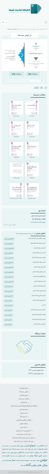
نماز (13, 460)
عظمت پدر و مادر (23, 399)
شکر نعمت (23, 402)
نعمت (36, 88)
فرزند (11, 456)
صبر (40, 456)
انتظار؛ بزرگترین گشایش (23, 420)
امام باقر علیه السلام (39, 267)
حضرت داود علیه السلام (38, 319)
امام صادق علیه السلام (39, 272)
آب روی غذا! (24, 416)
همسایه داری (23, 409)
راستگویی (21, 452)
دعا (34, 452)
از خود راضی (24, 427)
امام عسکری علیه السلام (38, 295)
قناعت (3, 456)
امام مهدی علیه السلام (39, 300)
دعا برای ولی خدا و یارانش (24, 430)
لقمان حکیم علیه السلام (38, 314)
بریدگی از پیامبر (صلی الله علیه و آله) (23, 438)
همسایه (8, 460)
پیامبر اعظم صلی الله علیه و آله (36, 238)
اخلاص (41, 445)
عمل (20, 455)
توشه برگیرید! (23, 388)
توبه (29, 449)
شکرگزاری (45, 456)
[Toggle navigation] (46, 22)
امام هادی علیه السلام (39, 291)
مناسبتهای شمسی (38, 370)
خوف (41, 452)
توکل (26, 449)
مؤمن (43, 460)
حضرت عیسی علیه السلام (38, 309)
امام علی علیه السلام (39, 248)
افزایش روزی (24, 445)
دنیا (31, 452)
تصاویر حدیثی (40, 29)
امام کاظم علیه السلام (39, 276)
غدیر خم (15, 456)
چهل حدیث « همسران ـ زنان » (27, 29)
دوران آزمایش (23, 395)
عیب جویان (23, 413)
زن (12, 452)
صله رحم (34, 456)
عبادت (27, 456)
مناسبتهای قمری (38, 373)
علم (24, 455)
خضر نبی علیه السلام (39, 324)
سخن (4, 452)
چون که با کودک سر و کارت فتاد (24, 441)
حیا (7, 449)
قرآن (7, 455)
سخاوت (8, 452)
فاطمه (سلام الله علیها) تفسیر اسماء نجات (24, 406)
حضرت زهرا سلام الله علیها (38, 243)
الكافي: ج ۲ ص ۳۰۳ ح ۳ (10, 225)
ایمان (45, 449)
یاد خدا (23, 465)
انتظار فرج (17, 446)
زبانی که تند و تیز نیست (23, 434)
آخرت (45, 446)
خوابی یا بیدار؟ (23, 391)
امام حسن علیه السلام (39, 252)
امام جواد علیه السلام (39, 286)
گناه (28, 465)
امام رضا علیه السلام (39, 281)
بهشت (39, 449)
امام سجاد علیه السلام (39, 262)
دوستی (27, 452)
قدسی (43, 305)
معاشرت (18, 460)
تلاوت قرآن (33, 449)
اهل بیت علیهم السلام (7, 446)
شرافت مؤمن (24, 423)
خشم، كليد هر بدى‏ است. (37, 222)
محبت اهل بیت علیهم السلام (30, 460)
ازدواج (32, 445)
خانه (46, 29)
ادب (37, 446)
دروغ (37, 452)
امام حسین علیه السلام (38, 257)
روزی (15, 452)
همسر (3, 460)
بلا (41, 88)
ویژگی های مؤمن (39, 465)
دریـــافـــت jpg (32, 74)
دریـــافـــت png (16, 74)
